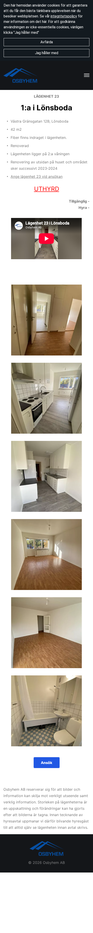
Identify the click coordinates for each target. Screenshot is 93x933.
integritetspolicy (64, 16)
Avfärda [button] (46, 42)
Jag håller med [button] (46, 53)
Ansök (46, 762)
